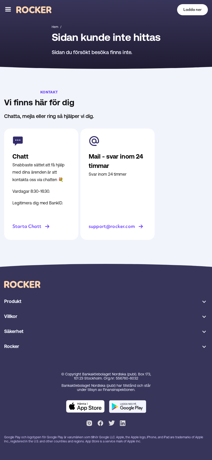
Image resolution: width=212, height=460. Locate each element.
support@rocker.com (112, 226)
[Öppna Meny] (8, 9)
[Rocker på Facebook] (100, 424)
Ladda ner (192, 9)
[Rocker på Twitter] (112, 424)
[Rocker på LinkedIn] (123, 424)
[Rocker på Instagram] (89, 424)
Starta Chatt (26, 226)
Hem (55, 27)
